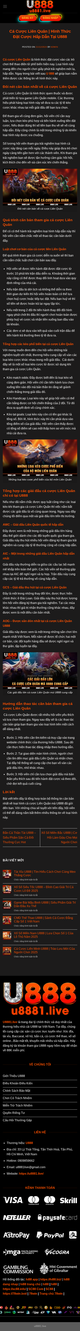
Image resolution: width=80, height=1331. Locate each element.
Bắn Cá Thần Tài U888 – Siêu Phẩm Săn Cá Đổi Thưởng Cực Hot (19, 837)
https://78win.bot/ (15, 1293)
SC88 (49, 1289)
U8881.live (10, 1022)
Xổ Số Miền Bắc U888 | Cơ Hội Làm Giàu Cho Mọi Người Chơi (59, 837)
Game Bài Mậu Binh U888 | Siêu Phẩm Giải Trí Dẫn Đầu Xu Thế (45, 904)
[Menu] (5, 6)
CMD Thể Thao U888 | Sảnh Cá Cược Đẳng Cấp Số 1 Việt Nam (43, 919)
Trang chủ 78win (51, 1293)
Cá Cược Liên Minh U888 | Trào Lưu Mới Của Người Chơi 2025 (44, 950)
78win (33, 1293)
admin (54, 47)
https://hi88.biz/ (50, 1279)
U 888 (50, 73)
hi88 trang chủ (30, 1284)
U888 (29, 1143)
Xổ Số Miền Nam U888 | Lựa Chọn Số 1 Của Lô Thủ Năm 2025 (43, 935)
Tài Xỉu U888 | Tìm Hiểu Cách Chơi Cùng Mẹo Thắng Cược (45, 873)
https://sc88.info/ (14, 1289)
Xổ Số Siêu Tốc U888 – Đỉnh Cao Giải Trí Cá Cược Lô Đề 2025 (43, 888)
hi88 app (32, 1279)
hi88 (46, 1284)
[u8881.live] (40, 6)
